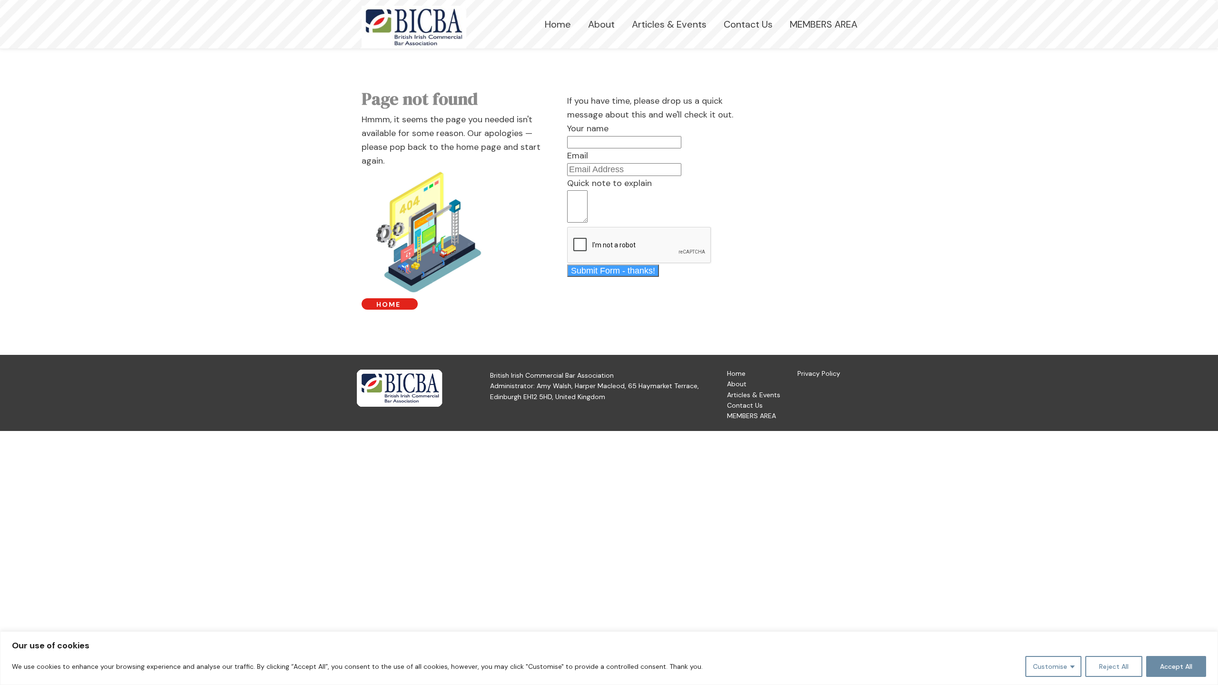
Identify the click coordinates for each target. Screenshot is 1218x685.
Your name (588, 128)
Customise (1050, 666)
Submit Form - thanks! (613, 270)
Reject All (1114, 666)
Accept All (1176, 666)
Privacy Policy (818, 373)
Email (577, 155)
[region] (609, 658)
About (601, 24)
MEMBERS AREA (823, 24)
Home (558, 24)
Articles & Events (669, 24)
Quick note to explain (609, 183)
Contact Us (748, 24)
